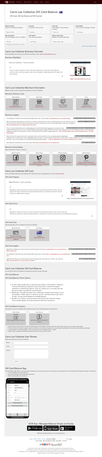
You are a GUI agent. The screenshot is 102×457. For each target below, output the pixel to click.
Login (95, 2)
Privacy (39, 439)
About (31, 439)
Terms (43, 439)
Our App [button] (36, 2)
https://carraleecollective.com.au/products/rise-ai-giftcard (20, 260)
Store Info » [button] (56, 32)
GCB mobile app (60, 173)
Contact (47, 2)
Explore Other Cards (39, 237)
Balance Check (27, 2)
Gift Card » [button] (9, 41)
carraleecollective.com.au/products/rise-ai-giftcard (16, 238)
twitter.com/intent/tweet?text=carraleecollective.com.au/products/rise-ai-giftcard (40, 164)
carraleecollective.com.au (15, 106)
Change (70, 439)
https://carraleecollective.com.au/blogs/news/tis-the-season (21, 125)
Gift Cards (18, 2)
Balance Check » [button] (10, 32)
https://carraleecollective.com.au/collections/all (47, 142)
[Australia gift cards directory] (61, 12)
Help (35, 439)
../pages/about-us (39, 106)
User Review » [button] (33, 41)
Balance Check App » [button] (58, 41)
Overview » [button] (33, 32)
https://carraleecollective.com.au (48, 54)
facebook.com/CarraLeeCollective (15, 162)
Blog (41, 2)
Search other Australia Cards (89, 46)
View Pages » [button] (80, 32)
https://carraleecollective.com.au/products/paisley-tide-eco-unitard (65, 139)
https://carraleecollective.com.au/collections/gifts (58, 118)
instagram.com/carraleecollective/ (62, 162)
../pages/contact (63, 106)
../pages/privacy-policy (86, 106)
